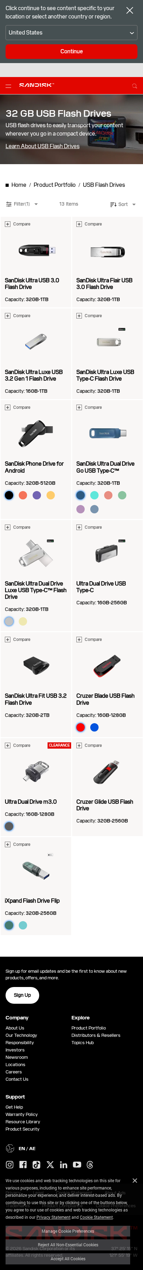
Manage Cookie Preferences (68, 1231)
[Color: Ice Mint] (23, 925)
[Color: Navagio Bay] (94, 509)
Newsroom (17, 1057)
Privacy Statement (53, 1217)
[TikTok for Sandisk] (36, 1165)
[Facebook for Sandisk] (23, 1165)
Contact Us (17, 1079)
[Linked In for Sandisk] (63, 1165)
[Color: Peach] (108, 495)
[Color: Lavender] (80, 509)
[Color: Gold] (23, 621)
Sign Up (22, 995)
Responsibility (20, 1043)
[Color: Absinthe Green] (122, 495)
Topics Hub (83, 1043)
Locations (15, 1065)
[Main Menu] (9, 85)
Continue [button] (71, 51)
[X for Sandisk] (50, 1165)
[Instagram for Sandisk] (10, 1165)
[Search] (134, 85)
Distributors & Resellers (96, 1035)
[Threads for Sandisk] (90, 1165)
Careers (14, 1072)
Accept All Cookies (68, 1258)
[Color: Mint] (94, 495)
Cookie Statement (96, 1217)
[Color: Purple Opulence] (37, 495)
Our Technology (21, 1035)
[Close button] (130, 11)
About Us (15, 1028)
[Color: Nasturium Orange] (23, 495)
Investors (15, 1050)
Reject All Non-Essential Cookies (68, 1244)
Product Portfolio (89, 1028)
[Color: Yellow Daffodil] (51, 495)
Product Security (23, 1129)
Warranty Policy (22, 1114)
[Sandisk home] (36, 85)
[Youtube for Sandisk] (77, 1165)
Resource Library (23, 1122)
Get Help (14, 1107)
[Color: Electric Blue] (94, 727)
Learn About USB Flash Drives (42, 146)
